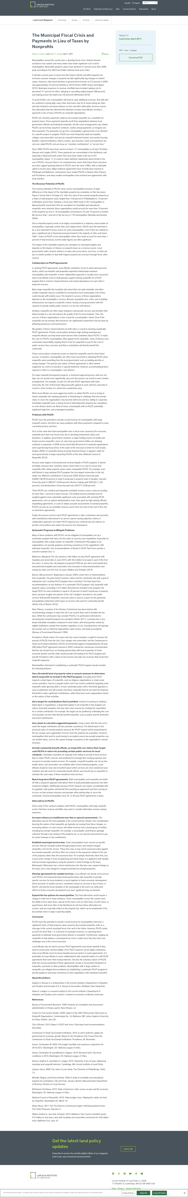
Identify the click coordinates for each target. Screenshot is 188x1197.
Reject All (143, 1193)
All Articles (86, 20)
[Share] (105, 54)
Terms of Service (133, 1188)
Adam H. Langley (56, 54)
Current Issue (62, 20)
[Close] (184, 1193)
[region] (94, 1193)
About (153, 9)
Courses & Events (129, 9)
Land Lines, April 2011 (130, 38)
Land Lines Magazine (43, 20)
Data (117, 9)
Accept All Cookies (159, 1193)
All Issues (74, 20)
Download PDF (136, 57)
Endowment (143, 9)
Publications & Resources (103, 9)
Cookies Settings (128, 1193)
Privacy (121, 1188)
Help (114, 1188)
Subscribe (128, 1148)
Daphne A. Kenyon (39, 54)
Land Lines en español (101, 20)
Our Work (87, 9)
